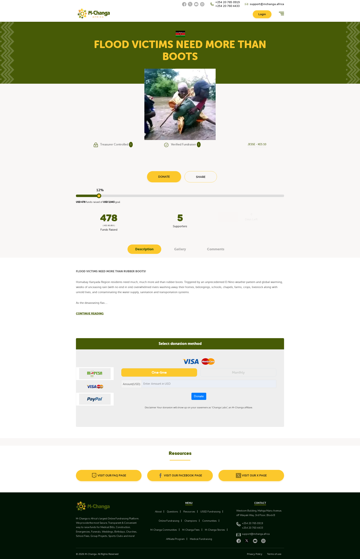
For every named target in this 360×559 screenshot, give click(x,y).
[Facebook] (184, 4)
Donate (199, 396)
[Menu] (281, 13)
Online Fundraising (169, 521)
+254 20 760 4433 (227, 6)
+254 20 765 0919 (227, 2)
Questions (172, 511)
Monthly (238, 372)
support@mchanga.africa (267, 4)
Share (201, 177)
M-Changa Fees (191, 530)
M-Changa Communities (163, 530)
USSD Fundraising (210, 511)
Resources (189, 511)
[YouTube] (196, 4)
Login (262, 14)
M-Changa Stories (215, 530)
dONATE (164, 177)
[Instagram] (202, 4)
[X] (190, 4)
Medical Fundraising (201, 539)
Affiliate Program (175, 539)
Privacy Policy (254, 554)
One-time (159, 372)
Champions (190, 521)
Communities (209, 521)
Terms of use (274, 554)
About (158, 511)
